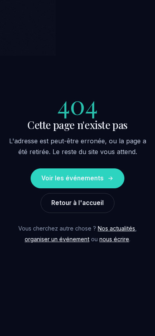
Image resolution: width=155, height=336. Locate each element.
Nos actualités (116, 228)
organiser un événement (57, 239)
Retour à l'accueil (77, 203)
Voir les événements (72, 178)
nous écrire (114, 239)
